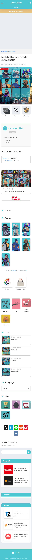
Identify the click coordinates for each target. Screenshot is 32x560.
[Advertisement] (16, 32)
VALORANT (8, 161)
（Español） (16, 7)
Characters (16, 2)
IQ (25, 270)
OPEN (5, 388)
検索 (29, 452)
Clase (8, 142)
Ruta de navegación (10, 137)
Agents (8, 140)
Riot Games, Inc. (14, 270)
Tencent (4, 158)
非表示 (12, 132)
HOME (17, 553)
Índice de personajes (16, 11)
